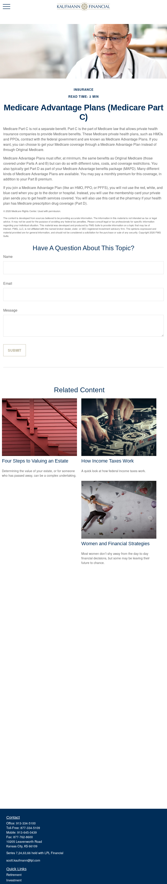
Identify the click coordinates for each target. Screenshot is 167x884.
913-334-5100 (26, 823)
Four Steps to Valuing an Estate (35, 461)
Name (8, 256)
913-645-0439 (27, 832)
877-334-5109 (30, 828)
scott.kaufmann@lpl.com (23, 860)
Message (10, 310)
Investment (14, 880)
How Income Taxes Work (107, 461)
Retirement (14, 874)
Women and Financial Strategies (115, 543)
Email (7, 283)
